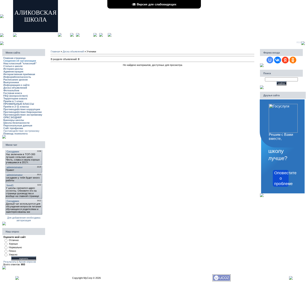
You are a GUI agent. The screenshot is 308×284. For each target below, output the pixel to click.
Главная (66, 35)
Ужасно (13, 254)
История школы (13, 68)
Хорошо (13, 243)
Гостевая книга (12, 93)
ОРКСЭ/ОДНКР (12, 117)
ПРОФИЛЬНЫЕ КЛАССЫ (18, 104)
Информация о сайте (16, 85)
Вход (105, 35)
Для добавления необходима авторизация (23, 219)
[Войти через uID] (270, 60)
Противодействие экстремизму (22, 114)
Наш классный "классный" (20, 63)
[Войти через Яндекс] (285, 60)
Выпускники (11, 82)
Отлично (14, 240)
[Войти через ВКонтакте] (277, 60)
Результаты (10, 261)
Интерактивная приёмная (19, 74)
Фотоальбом (11, 90)
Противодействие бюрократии (22, 112)
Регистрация (86, 35)
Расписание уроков (15, 79)
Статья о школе (13, 66)
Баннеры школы (13, 120)
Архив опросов (27, 261)
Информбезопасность (17, 77)
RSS (299, 42)
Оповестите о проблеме (281, 178)
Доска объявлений (15, 87)
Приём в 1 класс (13, 101)
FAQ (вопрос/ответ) (15, 95)
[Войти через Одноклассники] (293, 60)
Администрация (13, 71)
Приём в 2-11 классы (16, 106)
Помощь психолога (15, 133)
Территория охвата (15, 98)
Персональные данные (17, 125)
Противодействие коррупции (21, 109)
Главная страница (14, 58)
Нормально (15, 247)
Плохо (12, 251)
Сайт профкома (13, 128)
